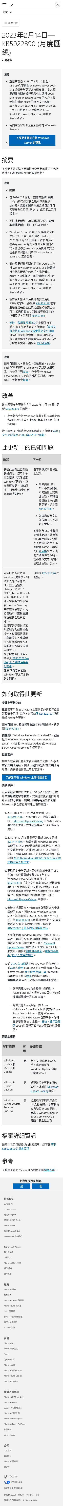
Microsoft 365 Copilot (13, 1375)
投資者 (7, 1467)
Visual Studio (9, 1435)
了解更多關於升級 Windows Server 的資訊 (32, 140)
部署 (12, 968)
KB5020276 (49, 573)
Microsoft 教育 (10, 1289)
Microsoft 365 (9, 1225)
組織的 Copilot (10, 1214)
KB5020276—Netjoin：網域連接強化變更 (16, 662)
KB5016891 (14, 883)
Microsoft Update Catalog (28, 821)
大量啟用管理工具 (35, 972)
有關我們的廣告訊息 (12, 1500)
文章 (25, 371)
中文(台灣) (13, 1476)
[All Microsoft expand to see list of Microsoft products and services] (4, 5)
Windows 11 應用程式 (13, 1236)
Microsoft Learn (10, 1402)
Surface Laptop (10, 1209)
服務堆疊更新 (34, 951)
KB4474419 (15, 841)
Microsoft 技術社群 (12, 1413)
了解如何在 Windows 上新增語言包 (26, 777)
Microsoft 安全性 (11, 1348)
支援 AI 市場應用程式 (13, 1407)
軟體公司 (7, 1429)
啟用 (21, 968)
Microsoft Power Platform (14, 1424)
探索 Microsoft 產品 (12, 1231)
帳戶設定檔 (8, 1252)
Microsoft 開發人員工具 (13, 1397)
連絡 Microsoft (10, 1495)
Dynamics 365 (9, 1359)
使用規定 (29, 1495)
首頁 (25, 380)
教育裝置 (7, 1295)
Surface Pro (8, 1203)
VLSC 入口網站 (19, 963)
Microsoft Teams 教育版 (14, 1300)
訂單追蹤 (7, 1274)
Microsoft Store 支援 (12, 1263)
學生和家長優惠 (10, 1322)
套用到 (8, 60)
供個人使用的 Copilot (13, 1220)
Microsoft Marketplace (13, 1418)
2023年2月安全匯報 (33, 435)
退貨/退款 (8, 1268)
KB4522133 (43, 303)
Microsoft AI (9, 1343)
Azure (6, 1354)
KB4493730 (15, 817)
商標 (37, 1495)
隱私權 (21, 1495)
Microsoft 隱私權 (11, 1461)
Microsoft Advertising (13, 1370)
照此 (29, 976)
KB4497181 (38, 315)
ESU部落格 (43, 343)
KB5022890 (12, 408)
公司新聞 (7, 1456)
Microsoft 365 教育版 (12, 1305)
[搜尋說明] (12, 4)
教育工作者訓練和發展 (13, 1316)
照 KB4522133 (44, 713)
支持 (5, 12)
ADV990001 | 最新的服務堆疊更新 (27, 928)
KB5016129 (22, 920)
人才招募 (7, 1450)
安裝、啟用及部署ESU (22, 322)
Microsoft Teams (11, 1381)
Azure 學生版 (9, 1327)
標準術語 (49, 1170)
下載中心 (7, 1257)
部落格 (43, 551)
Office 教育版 (9, 1311)
